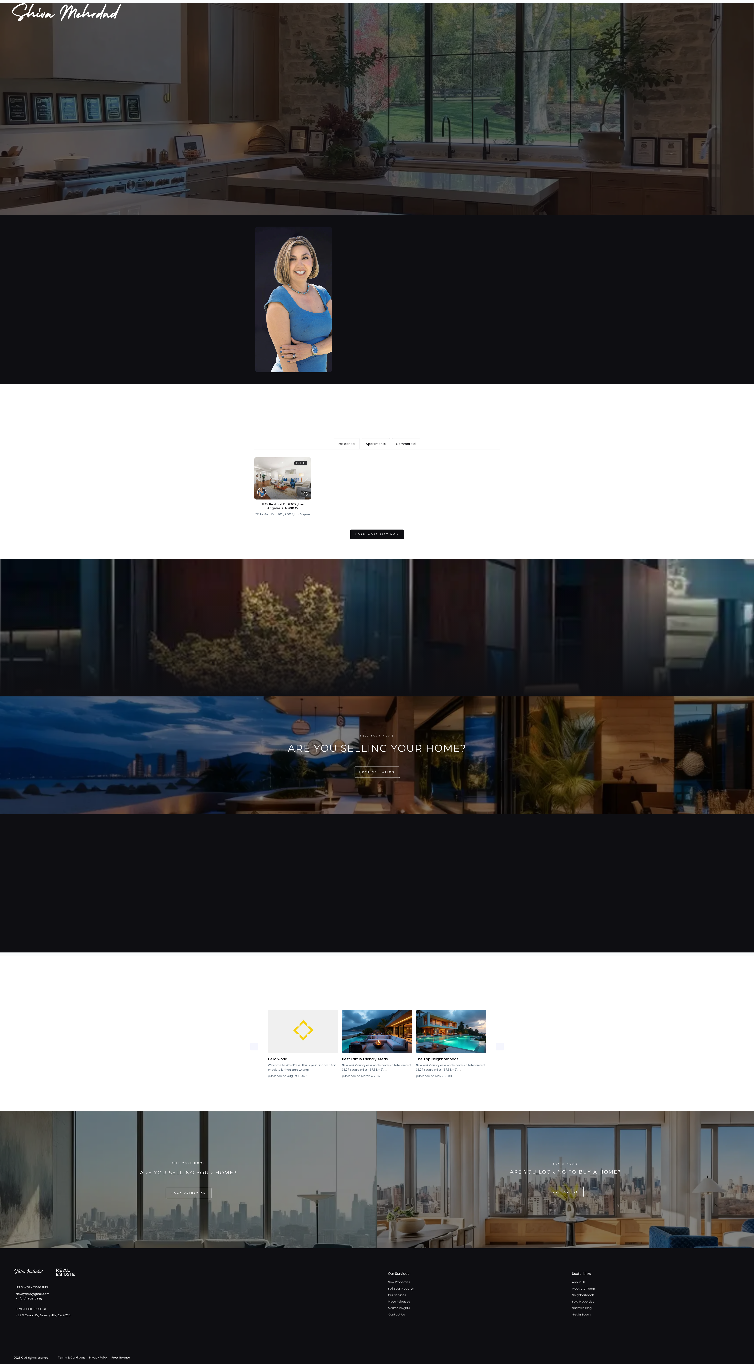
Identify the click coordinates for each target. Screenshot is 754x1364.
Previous (254, 1046)
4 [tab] (386, 1087)
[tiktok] (40, 1333)
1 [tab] (368, 1087)
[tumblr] (64, 1333)
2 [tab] (374, 1087)
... (386, 1070)
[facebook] (16, 1333)
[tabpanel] (303, 1045)
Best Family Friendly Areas (365, 1059)
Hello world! (278, 1059)
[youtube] (72, 1333)
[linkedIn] (56, 1333)
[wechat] (96, 1333)
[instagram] (80, 1333)
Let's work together (32, 1287)
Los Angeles (302, 514)
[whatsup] (24, 1333)
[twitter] (48, 1333)
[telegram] (32, 1333)
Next (500, 1046)
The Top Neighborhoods (437, 1059)
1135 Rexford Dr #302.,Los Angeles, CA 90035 (283, 506)
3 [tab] (380, 1087)
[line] (88, 1333)
